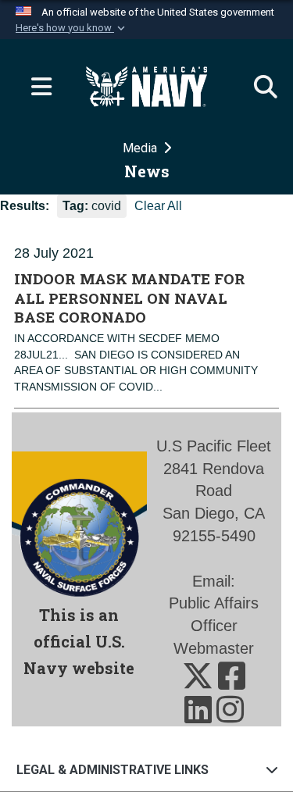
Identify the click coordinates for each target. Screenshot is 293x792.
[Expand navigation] (35, 86)
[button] (72, 28)
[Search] (258, 86)
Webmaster (213, 648)
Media (141, 148)
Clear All (158, 205)
